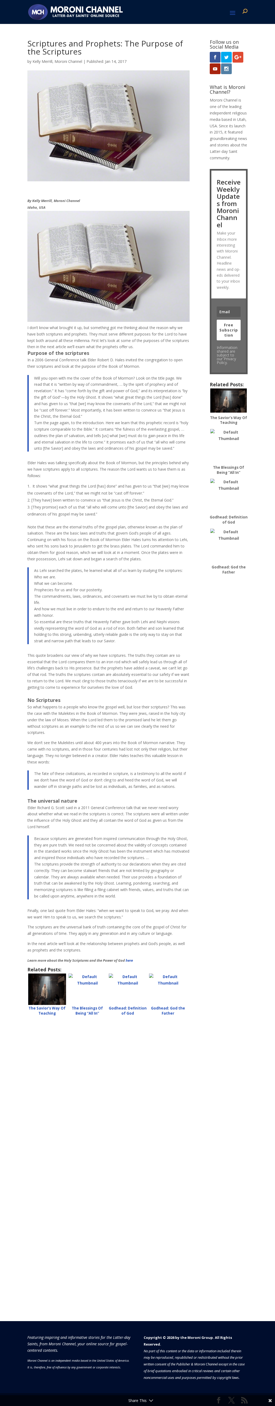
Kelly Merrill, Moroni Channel (57, 61)
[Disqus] (108, 1088)
